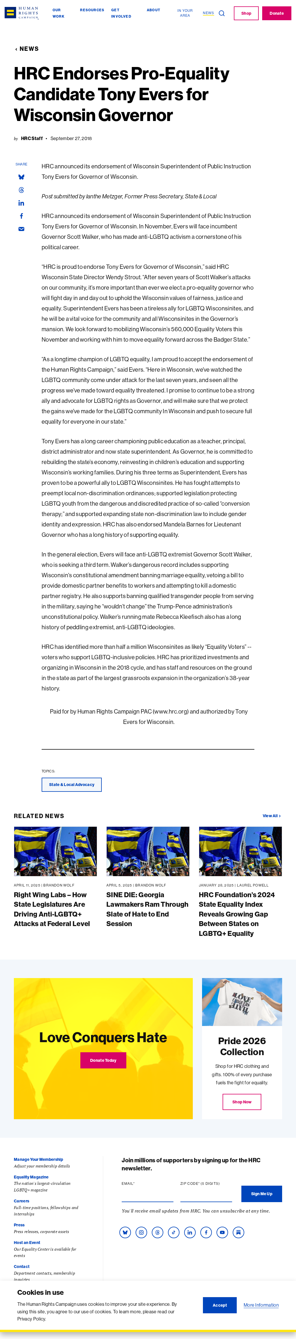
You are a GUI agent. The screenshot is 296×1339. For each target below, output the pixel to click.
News (29, 48)
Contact (21, 1266)
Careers (21, 1201)
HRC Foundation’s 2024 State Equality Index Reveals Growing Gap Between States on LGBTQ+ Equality (237, 914)
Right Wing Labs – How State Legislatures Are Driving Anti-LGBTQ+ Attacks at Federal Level (52, 909)
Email (139, 1184)
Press (19, 1225)
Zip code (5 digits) (206, 1184)
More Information (261, 1305)
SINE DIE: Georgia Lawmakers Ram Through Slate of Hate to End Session (147, 909)
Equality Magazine (31, 1177)
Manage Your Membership (38, 1159)
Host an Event (27, 1242)
